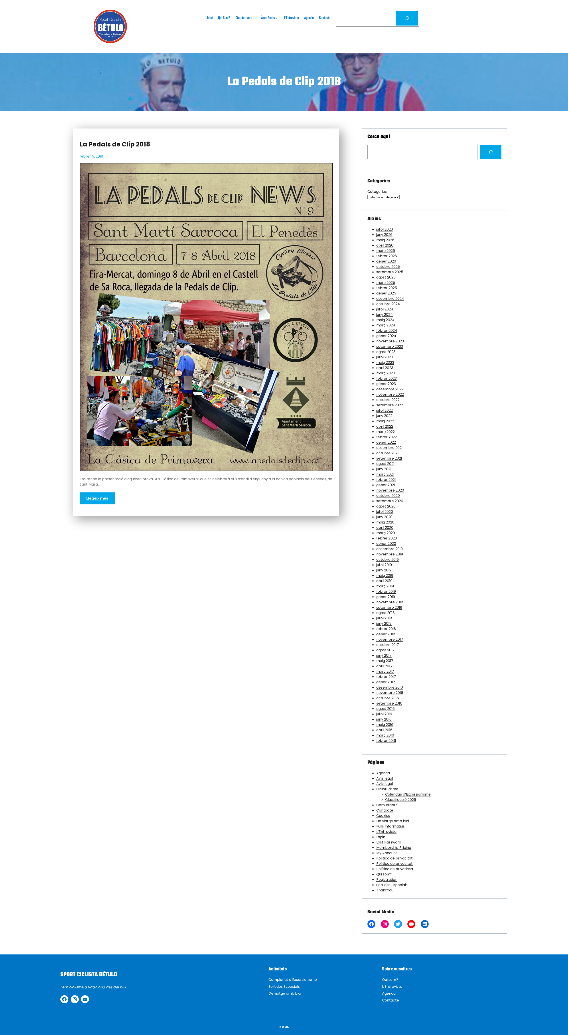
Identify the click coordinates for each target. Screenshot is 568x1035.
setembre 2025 (389, 272)
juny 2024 (384, 314)
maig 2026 (385, 240)
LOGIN (284, 1026)
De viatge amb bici (392, 821)
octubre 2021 (387, 453)
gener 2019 (385, 596)
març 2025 (385, 282)
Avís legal (384, 778)
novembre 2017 (389, 639)
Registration (386, 879)
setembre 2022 (389, 405)
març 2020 (385, 532)
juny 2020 (384, 516)
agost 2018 (385, 612)
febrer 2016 (386, 740)
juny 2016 (384, 719)
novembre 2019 (389, 554)
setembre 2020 (389, 501)
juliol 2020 (384, 511)
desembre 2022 (390, 389)
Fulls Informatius (390, 826)
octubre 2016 (387, 698)
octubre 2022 (388, 399)
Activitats (277, 969)
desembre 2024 (390, 298)
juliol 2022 (384, 410)
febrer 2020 (386, 538)
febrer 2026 (386, 256)
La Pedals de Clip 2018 (115, 144)
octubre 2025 (388, 266)
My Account (386, 852)
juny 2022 (384, 415)
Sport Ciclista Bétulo (88, 974)
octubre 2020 (388, 495)
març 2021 (385, 474)
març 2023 (385, 373)
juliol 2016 (384, 714)
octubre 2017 (387, 644)
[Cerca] (407, 18)
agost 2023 (385, 351)
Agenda (383, 773)
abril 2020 (384, 527)
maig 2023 (385, 362)
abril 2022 (384, 426)
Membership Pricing (393, 847)
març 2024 (385, 325)
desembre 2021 (389, 447)
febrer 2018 (386, 628)
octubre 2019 (387, 559)
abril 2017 (384, 666)
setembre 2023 (389, 346)
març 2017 (385, 671)
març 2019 (385, 586)
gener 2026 (386, 261)
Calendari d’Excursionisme (408, 794)
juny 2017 (384, 655)
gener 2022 (386, 442)
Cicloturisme (387, 789)
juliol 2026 (384, 229)
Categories (377, 191)
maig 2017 (384, 660)
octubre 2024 (388, 303)
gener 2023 (386, 383)
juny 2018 (384, 623)
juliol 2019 (384, 564)
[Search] (490, 152)
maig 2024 (385, 319)
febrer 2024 (386, 330)
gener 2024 (386, 335)
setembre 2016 (389, 703)
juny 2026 (384, 234)
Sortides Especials (392, 884)
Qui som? (384, 874)
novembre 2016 (389, 692)
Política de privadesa (394, 868)
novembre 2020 (390, 490)
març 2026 (385, 250)
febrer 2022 (386, 437)
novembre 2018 (389, 602)
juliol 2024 (384, 309)
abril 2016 (384, 730)
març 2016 (385, 735)
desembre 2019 (389, 548)
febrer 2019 (386, 591)
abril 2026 (384, 245)
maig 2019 (384, 575)
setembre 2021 (389, 458)
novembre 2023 (390, 341)
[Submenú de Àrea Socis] (277, 18)
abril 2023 (384, 367)
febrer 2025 (386, 287)
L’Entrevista (386, 831)
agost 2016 (385, 708)
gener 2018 (385, 634)
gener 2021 (385, 485)
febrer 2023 (386, 378)
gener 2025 (386, 293)
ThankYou (384, 890)
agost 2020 (386, 506)
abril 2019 (384, 580)
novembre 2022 (390, 394)
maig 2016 (384, 724)
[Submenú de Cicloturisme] (254, 18)
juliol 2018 (384, 618)
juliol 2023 (384, 357)
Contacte (384, 810)
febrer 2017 (386, 676)
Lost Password (388, 842)
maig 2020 (385, 522)
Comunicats (386, 805)
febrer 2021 (386, 479)
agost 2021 (385, 463)
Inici (210, 18)
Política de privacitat (394, 858)
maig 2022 (385, 421)
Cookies (383, 815)
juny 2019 (383, 570)
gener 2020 (386, 543)
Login (380, 836)
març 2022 (385, 431)
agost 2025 (386, 277)
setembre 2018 (389, 607)
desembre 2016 (389, 687)
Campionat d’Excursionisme (292, 979)
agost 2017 (385, 650)
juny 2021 (383, 469)
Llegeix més (97, 498)
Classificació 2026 (400, 799)
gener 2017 (385, 682)
